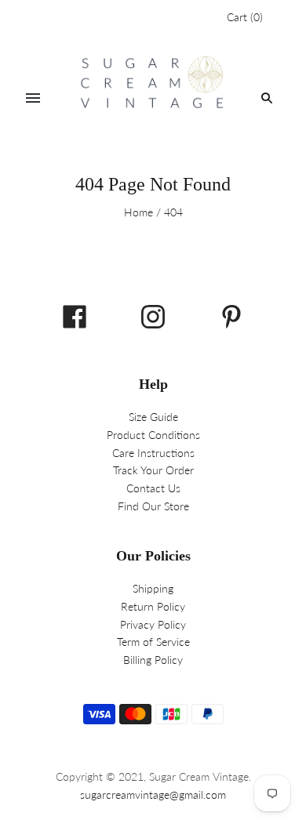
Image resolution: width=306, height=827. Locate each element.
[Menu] (33, 98)
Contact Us (153, 488)
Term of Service (153, 641)
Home (138, 212)
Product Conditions (153, 434)
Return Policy (153, 606)
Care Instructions (153, 452)
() (245, 17)
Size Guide (153, 416)
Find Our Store (153, 506)
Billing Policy (153, 659)
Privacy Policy (153, 624)
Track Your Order (153, 470)
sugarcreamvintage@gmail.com (153, 794)
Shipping (153, 588)
